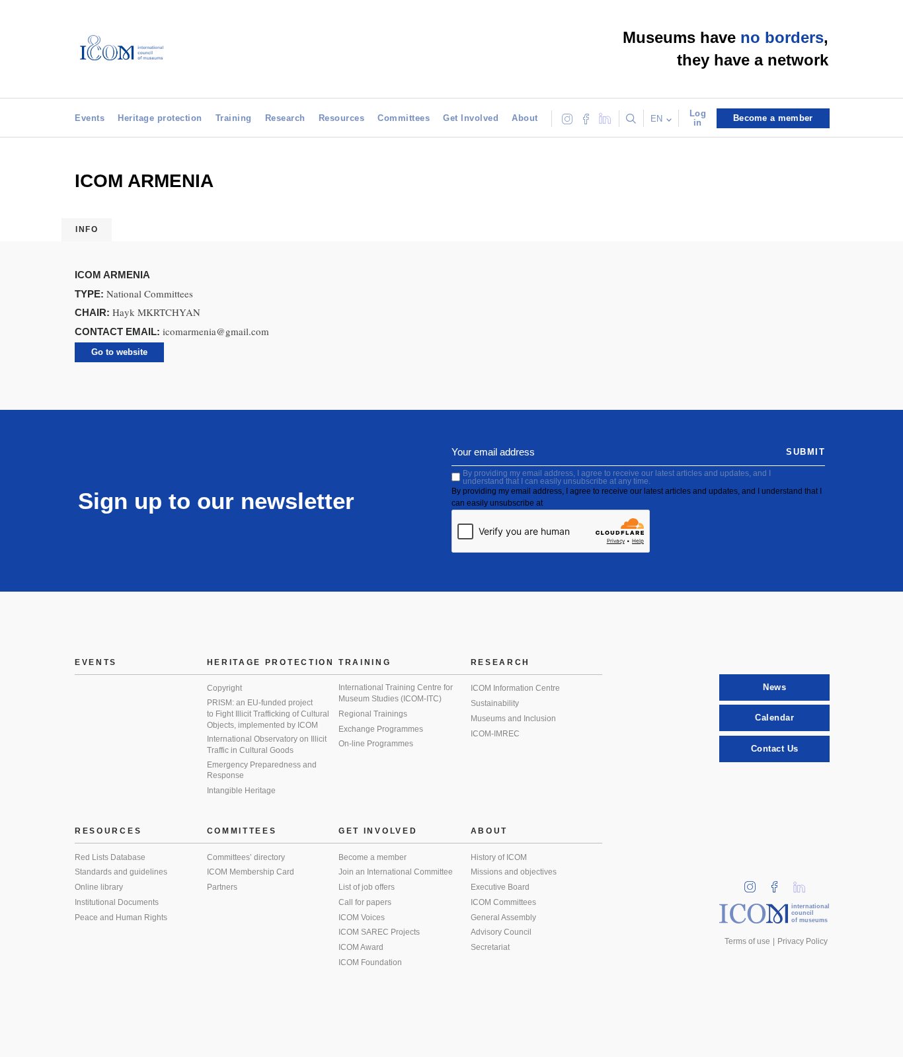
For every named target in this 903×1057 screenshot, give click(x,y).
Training (234, 118)
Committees (403, 118)
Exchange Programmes (380, 729)
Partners (222, 887)
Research (285, 118)
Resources (342, 118)
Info (86, 229)
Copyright (224, 688)
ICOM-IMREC (495, 733)
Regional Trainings (372, 714)
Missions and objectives (514, 872)
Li (804, 883)
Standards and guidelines (121, 872)
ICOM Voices (361, 917)
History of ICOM (499, 857)
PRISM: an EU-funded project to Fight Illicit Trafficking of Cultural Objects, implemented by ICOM (268, 713)
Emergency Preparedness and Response (262, 770)
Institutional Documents (117, 902)
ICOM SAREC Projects (379, 932)
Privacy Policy (802, 941)
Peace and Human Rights (121, 917)
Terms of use (747, 941)
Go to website (119, 352)
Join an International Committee (395, 872)
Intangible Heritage (241, 790)
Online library (99, 887)
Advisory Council (501, 932)
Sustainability (495, 703)
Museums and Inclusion (513, 718)
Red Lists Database (110, 857)
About (525, 118)
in (754, 883)
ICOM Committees (503, 902)
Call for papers (364, 902)
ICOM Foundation (370, 962)
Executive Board (500, 887)
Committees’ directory (246, 857)
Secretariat (490, 947)
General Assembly (503, 917)
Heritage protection (160, 118)
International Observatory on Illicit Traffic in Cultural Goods (267, 744)
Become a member (372, 857)
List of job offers (366, 887)
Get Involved (470, 118)
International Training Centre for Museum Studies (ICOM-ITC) (395, 693)
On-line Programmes (375, 743)
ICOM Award (360, 947)
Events (89, 118)
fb (778, 883)
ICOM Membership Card (250, 872)
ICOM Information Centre (515, 688)
